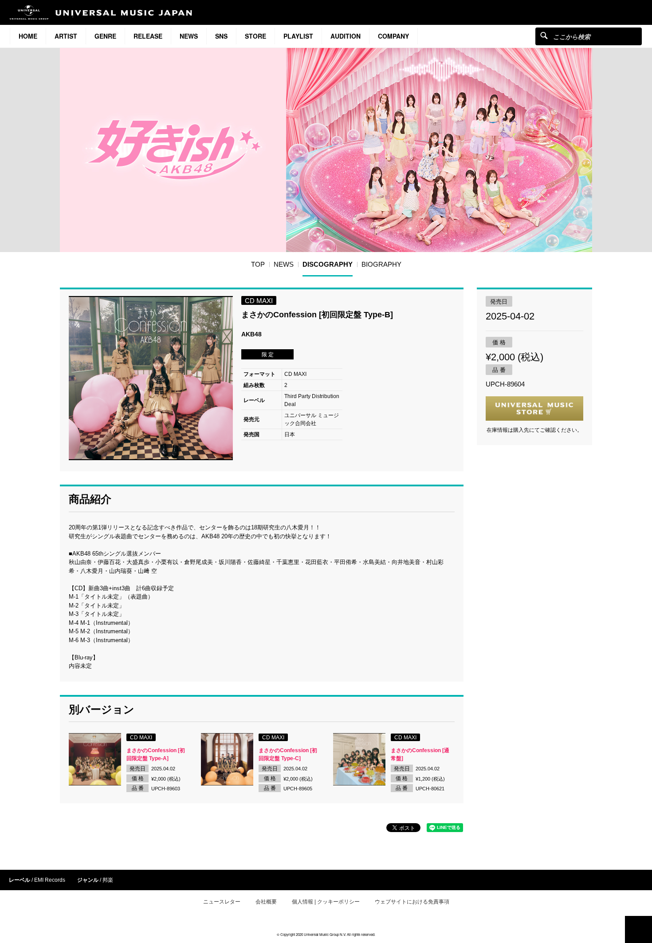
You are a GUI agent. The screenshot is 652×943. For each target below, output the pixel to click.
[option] (151, 378)
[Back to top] (638, 929)
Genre (105, 36)
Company (393, 36)
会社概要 (266, 901)
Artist (66, 36)
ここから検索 (544, 35)
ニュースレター (221, 901)
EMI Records (49, 880)
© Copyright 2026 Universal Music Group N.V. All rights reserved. (326, 934)
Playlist (298, 36)
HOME (28, 36)
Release (148, 36)
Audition (345, 36)
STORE (255, 36)
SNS (221, 36)
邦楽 (107, 880)
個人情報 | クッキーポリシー (326, 901)
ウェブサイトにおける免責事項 (412, 901)
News (189, 36)
